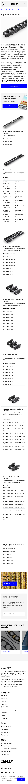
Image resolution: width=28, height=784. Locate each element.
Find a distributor (14, 86)
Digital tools (4, 729)
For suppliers (5, 746)
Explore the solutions (9, 583)
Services (3, 701)
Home (2, 9)
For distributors (5, 751)
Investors (4, 712)
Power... (14, 9)
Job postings (5, 754)
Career (3, 715)
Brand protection (6, 743)
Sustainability (5, 707)
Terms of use (12, 776)
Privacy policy (20, 776)
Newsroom (4, 718)
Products (8, 9)
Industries (4, 704)
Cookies (3, 780)
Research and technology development (13, 710)
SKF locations (5, 732)
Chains (19, 9)
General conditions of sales (16, 778)
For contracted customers (9, 749)
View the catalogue (11, 105)
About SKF (4, 695)
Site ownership (4, 778)
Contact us (4, 735)
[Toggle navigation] (4, 4)
